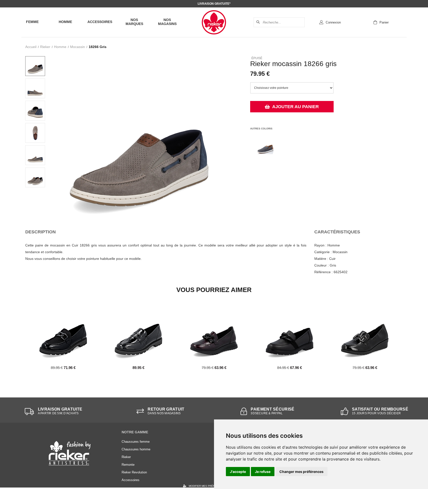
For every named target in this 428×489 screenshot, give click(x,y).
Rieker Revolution (134, 472)
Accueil (30, 47)
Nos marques (134, 22)
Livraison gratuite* (214, 3)
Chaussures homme (136, 449)
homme (60, 47)
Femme (32, 22)
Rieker (45, 47)
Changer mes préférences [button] (301, 471)
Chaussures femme (136, 441)
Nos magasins (167, 22)
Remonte (128, 464)
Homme (65, 22)
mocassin (77, 47)
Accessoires (99, 22)
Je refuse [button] (262, 471)
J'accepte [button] (238, 471)
